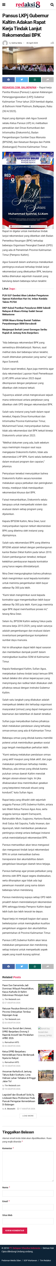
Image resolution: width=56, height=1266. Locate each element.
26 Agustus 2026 (12, 1023)
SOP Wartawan (30, 1260)
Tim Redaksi (45, 1260)
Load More (28, 1116)
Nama (6, 1187)
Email (6, 1201)
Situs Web (7, 1215)
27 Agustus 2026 (12, 1003)
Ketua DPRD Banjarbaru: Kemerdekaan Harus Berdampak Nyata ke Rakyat (18, 1055)
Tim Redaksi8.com (12, 999)
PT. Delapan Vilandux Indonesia (24, 1248)
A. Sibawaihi (10, 1109)
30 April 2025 (32, 43)
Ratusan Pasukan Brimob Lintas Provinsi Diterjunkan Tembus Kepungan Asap (18, 1012)
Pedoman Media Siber (11, 1260)
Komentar (8, 1148)
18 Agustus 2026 (12, 1066)
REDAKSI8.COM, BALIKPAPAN (19, 87)
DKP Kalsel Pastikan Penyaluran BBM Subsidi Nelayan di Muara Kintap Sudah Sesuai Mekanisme (26, 311)
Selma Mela (17, 43)
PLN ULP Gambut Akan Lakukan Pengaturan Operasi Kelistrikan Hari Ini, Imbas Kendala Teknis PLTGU (25, 298)
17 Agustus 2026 (27, 1109)
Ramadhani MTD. (12, 1042)
